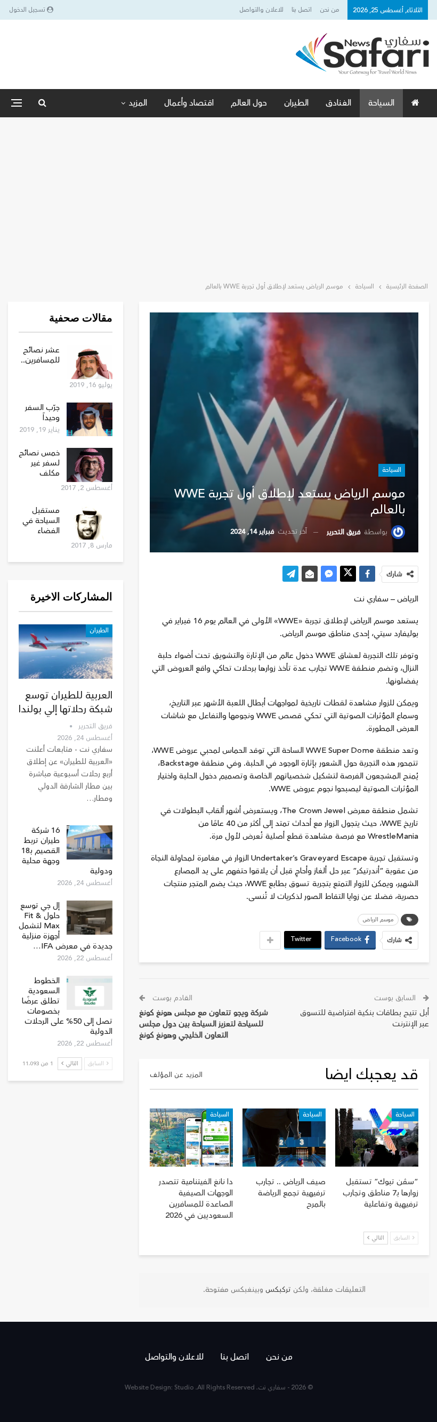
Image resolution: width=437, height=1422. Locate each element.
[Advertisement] (218, 197)
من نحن (329, 10)
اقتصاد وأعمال (189, 103)
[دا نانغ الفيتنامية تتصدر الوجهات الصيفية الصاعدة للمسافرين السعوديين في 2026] (191, 1137)
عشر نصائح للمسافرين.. (40, 355)
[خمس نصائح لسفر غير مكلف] (89, 465)
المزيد (137, 103)
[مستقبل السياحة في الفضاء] (89, 522)
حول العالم (249, 103)
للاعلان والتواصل (261, 10)
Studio (184, 1388)
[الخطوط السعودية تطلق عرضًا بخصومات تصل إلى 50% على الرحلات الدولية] (89, 993)
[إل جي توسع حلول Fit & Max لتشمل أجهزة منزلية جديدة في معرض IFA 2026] (89, 918)
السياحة (381, 103)
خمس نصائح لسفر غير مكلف (39, 463)
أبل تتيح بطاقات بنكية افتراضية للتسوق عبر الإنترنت (364, 1018)
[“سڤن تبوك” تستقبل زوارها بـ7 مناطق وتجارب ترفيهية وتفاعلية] (376, 1137)
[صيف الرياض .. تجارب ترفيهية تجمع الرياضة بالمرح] (284, 1137)
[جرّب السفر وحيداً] (89, 420)
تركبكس (277, 1290)
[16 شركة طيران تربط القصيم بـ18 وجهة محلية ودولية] (89, 842)
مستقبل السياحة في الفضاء (41, 520)
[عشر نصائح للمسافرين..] (89, 362)
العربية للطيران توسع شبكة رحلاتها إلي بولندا (65, 702)
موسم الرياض (378, 919)
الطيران (296, 103)
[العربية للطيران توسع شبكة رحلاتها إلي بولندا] (65, 651)
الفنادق (338, 103)
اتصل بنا (302, 10)
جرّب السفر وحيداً (42, 412)
